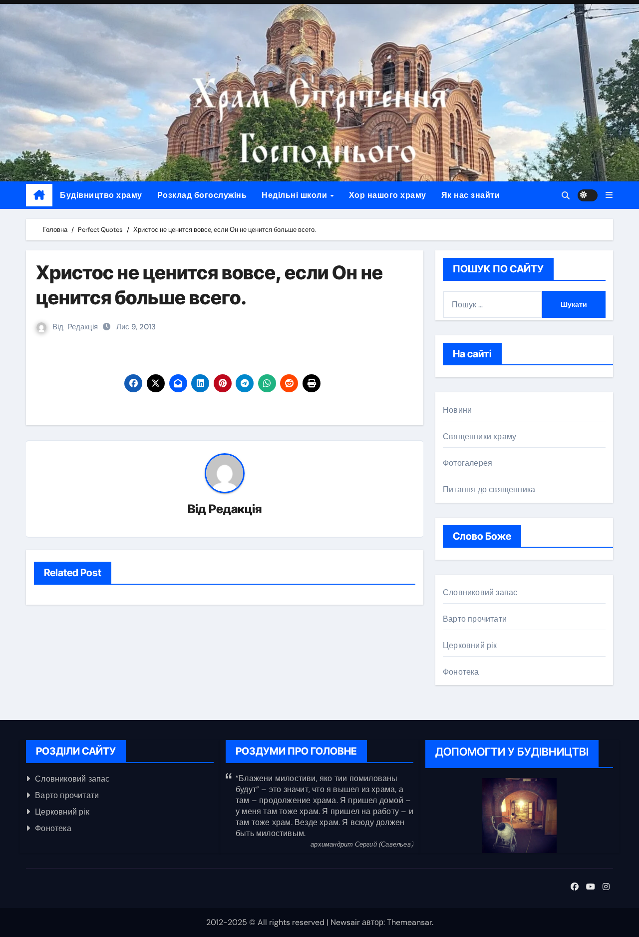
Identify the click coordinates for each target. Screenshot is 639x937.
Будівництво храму (101, 195)
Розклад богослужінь (202, 195)
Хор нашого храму (387, 195)
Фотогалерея (467, 463)
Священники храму (479, 436)
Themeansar (409, 922)
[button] (609, 195)
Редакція (82, 327)
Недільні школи (295, 195)
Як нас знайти (470, 195)
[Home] (39, 195)
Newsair (345, 922)
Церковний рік (470, 645)
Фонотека (461, 672)
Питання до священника (489, 489)
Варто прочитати (475, 619)
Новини (457, 410)
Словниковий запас (480, 592)
